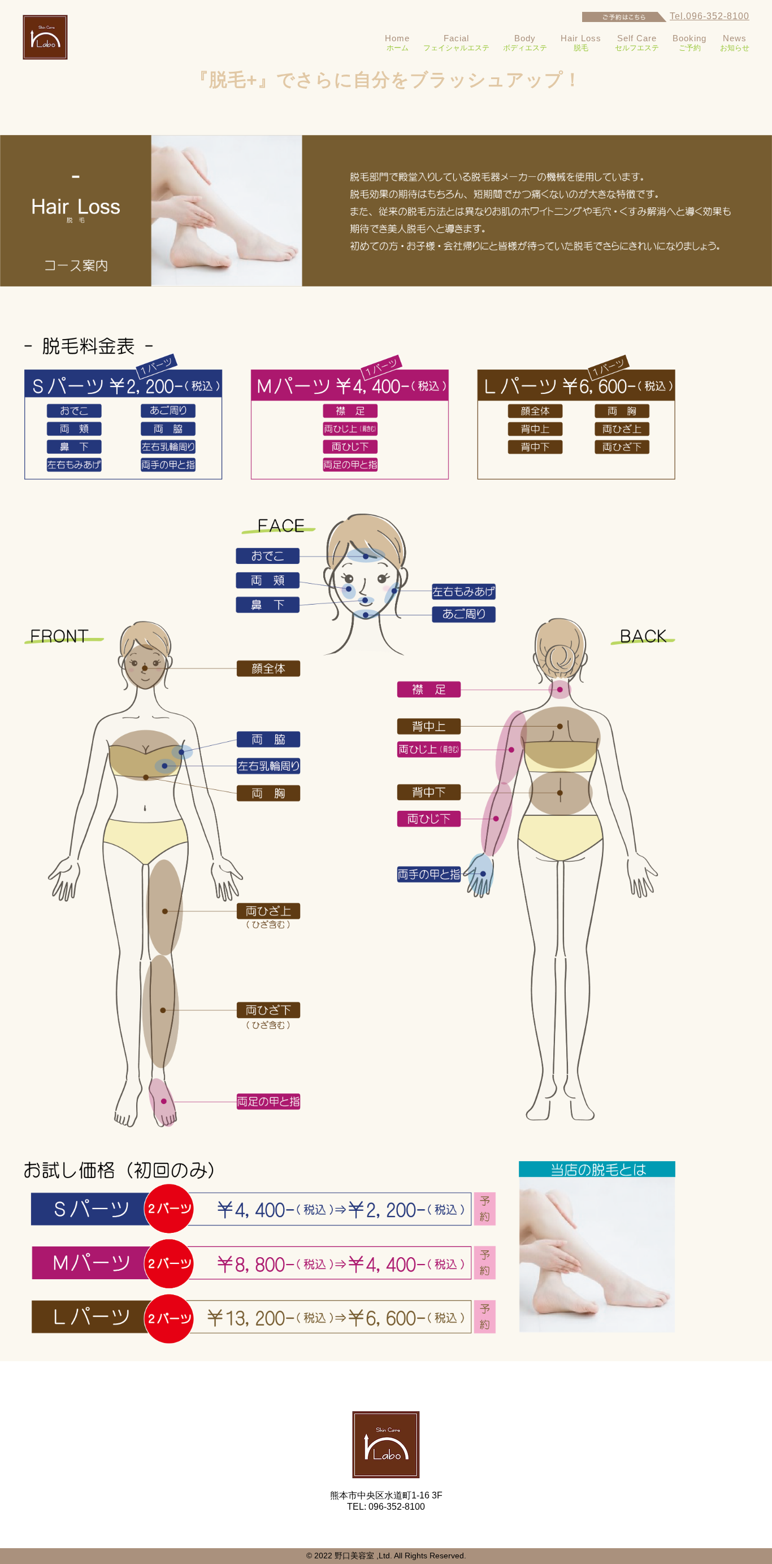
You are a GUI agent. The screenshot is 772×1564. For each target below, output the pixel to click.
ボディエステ (525, 42)
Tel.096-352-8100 (709, 16)
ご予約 (689, 42)
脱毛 (581, 42)
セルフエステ (637, 42)
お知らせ (734, 42)
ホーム (397, 42)
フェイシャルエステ (456, 42)
